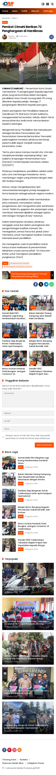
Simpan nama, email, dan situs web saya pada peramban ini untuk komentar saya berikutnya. (28, 437)
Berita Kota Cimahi (21, 263)
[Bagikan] (51, 37)
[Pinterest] (9, 750)
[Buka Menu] (47, 4)
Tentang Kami (9, 759)
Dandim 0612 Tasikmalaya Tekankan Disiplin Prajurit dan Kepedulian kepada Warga (40, 371)
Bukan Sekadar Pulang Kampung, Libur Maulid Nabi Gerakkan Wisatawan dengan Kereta (40, 316)
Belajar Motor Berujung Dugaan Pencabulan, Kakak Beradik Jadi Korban (40, 344)
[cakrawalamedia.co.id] (20, 4)
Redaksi (11, 36)
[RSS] (19, 750)
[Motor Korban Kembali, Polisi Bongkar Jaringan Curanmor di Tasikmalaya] (14, 358)
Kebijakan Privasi (35, 763)
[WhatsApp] (51, 284)
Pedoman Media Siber (13, 763)
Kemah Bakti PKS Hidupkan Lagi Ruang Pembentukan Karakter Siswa (13, 316)
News (5, 22)
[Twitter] (41, 284)
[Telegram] (46, 284)
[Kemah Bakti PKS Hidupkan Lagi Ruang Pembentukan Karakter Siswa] (14, 303)
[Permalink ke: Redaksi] (5, 37)
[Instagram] (14, 750)
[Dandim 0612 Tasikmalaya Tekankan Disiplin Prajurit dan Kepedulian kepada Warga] (41, 358)
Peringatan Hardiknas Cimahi (19, 266)
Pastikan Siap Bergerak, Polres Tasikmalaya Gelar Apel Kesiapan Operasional (13, 344)
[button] (43, 4)
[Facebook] (35, 284)
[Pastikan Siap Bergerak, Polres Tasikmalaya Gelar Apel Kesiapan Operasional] (14, 330)
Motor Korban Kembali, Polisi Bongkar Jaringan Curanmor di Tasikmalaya (13, 371)
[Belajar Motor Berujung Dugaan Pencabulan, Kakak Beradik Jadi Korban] (41, 330)
